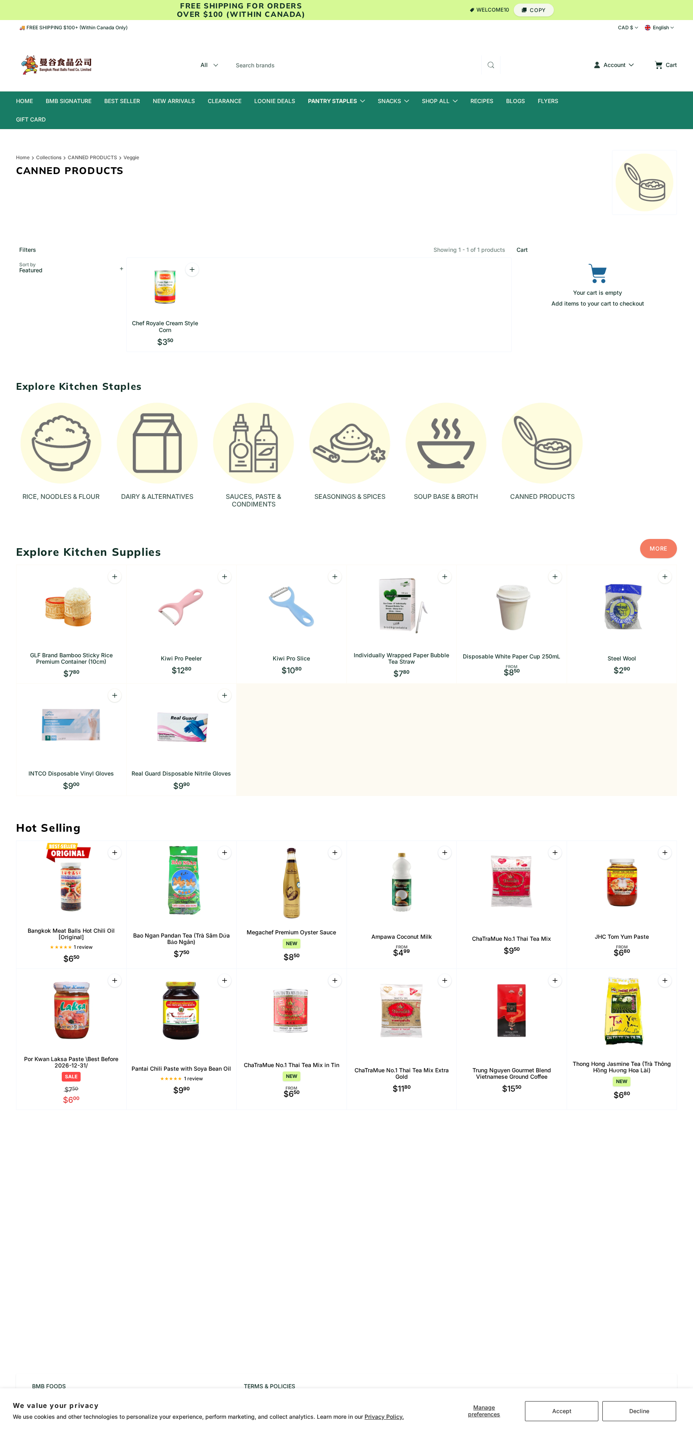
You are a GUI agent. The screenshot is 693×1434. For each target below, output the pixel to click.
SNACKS (389, 100)
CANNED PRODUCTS (92, 157)
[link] (658, 548)
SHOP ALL (436, 100)
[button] (534, 10)
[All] (208, 65)
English (661, 27)
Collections (48, 157)
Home (23, 157)
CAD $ (625, 27)
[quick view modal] (555, 576)
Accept (561, 1411)
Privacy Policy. (384, 1416)
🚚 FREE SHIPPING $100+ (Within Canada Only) (73, 27)
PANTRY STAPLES (332, 100)
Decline (639, 1411)
